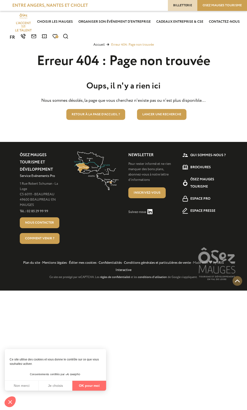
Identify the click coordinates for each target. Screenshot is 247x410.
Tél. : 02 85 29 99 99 (34, 211)
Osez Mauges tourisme (222, 5)
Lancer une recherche (161, 114)
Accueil (99, 44)
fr (12, 37)
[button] (10, 402)
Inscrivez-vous (147, 192)
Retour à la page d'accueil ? (96, 114)
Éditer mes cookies (82, 262)
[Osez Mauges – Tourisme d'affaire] (23, 23)
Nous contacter (39, 222)
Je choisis (55, 386)
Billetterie (182, 5)
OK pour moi (89, 386)
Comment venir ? (39, 238)
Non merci (21, 386)
